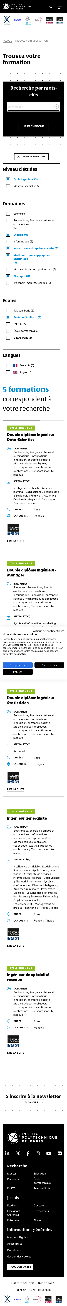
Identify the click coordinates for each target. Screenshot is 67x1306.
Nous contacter (20, 1266)
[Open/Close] (61, 7)
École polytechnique (42, 1181)
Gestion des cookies (19, 1256)
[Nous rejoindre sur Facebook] (28, 1153)
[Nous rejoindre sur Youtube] (48, 1153)
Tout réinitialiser (34, 156)
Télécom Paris (42, 1188)
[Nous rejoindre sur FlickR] (60, 1153)
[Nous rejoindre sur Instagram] (38, 1153)
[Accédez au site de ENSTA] (17, 1299)
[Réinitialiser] (56, 106)
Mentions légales (17, 1237)
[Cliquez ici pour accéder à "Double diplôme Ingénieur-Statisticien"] (13, 777)
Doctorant (40, 1205)
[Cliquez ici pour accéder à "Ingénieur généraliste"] (13, 934)
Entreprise (13, 1220)
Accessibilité (14, 1244)
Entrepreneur (41, 1211)
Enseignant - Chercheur (14, 1213)
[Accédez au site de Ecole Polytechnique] (7, 1299)
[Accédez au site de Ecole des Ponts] (27, 1299)
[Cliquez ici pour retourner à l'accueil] (17, 6)
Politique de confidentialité (48, 631)
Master (11, 1173)
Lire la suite (15, 541)
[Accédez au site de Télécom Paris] (48, 1299)
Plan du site (14, 1250)
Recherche (13, 1179)
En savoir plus (33, 1102)
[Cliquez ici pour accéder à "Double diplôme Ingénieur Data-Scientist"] (13, 529)
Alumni (37, 1220)
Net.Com (38, 1290)
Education (40, 1173)
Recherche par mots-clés (33, 91)
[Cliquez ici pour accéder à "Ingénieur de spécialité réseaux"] (13, 1041)
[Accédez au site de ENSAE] (37, 1299)
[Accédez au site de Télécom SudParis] (59, 1299)
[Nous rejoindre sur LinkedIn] (7, 1153)
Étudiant (12, 1205)
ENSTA (11, 1188)
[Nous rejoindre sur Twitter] (18, 1153)
